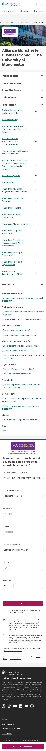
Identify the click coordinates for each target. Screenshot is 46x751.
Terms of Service (15, 659)
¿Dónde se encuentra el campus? (16, 373)
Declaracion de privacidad (13, 651)
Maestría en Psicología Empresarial (12, 253)
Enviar (23, 603)
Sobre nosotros (8, 724)
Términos (39, 648)
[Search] (37, 4)
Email (6, 562)
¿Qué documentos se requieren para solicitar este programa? (22, 400)
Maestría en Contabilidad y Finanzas (13, 199)
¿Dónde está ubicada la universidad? (18, 369)
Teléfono (8, 580)
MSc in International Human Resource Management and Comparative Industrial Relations (14, 164)
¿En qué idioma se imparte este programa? (21, 419)
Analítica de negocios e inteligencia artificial (12, 111)
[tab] (25, 11)
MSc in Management (11, 175)
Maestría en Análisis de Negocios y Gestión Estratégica (15, 190)
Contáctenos (7, 733)
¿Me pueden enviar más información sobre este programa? (23, 299)
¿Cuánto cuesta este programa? (16, 330)
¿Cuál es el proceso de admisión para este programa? (20, 407)
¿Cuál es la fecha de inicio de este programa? (21, 319)
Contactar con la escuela (23, 746)
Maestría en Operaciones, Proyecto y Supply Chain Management (13, 243)
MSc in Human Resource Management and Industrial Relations (14, 129)
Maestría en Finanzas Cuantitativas (11, 216)
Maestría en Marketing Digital (15, 224)
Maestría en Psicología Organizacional (12, 263)
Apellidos (7, 526)
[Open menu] (42, 4)
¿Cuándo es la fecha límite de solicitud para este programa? (23, 313)
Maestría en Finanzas (11, 207)
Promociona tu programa (11, 729)
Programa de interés (13, 490)
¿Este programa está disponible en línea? (20, 346)
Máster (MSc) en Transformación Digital (12, 272)
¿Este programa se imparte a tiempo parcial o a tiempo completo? (23, 356)
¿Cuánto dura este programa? (15, 350)
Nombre (7, 508)
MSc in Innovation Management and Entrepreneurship (10, 141)
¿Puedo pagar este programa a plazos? (19, 335)
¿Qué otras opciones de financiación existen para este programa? (21, 386)
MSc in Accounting (10, 119)
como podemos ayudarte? (15, 472)
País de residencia (11, 544)
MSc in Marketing (9, 182)
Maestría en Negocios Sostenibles (11, 232)
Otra (4, 430)
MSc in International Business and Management (15, 152)
